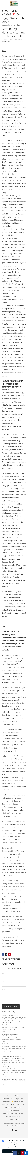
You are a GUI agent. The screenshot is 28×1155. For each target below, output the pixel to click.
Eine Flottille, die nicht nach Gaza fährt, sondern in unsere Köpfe (13, 1028)
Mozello (11, 1123)
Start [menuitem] (8, 1096)
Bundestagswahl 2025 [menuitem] (17, 1104)
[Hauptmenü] (2, 3)
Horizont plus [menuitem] (19, 1113)
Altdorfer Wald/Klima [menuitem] (13, 1110)
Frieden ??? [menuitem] (8, 1107)
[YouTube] (15, 1130)
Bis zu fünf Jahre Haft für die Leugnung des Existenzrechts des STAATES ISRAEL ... (14, 1081)
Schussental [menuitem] (17, 1107)
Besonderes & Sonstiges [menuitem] (13, 1116)
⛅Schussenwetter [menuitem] (17, 1101)
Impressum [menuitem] (6, 1101)
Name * (4, 973)
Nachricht (4, 989)
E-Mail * (4, 981)
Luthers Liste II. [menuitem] (14, 1119)
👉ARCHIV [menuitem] (15, 1096)
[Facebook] (12, 1130)
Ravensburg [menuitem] (5, 1104)
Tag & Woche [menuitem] (19, 1098)
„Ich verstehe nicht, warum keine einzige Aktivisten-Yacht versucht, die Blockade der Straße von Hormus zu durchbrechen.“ (14, 1049)
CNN (4, 626)
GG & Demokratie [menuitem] (8, 1113)
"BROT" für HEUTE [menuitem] (8, 1098)
